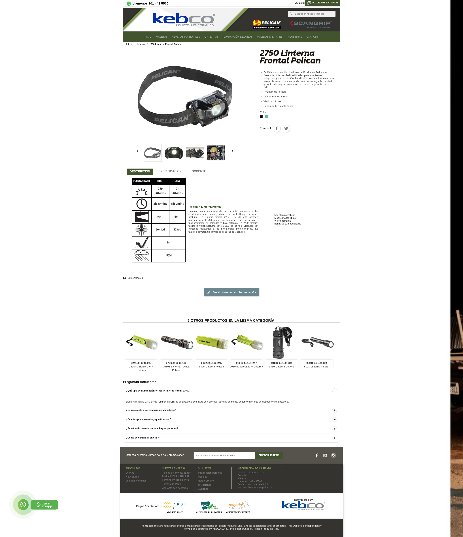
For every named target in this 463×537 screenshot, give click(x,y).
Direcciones (204, 484)
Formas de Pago (171, 483)
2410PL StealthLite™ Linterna (141, 366)
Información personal (210, 472)
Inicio (148, 36)
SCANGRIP (312, 36)
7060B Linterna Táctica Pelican (176, 366)
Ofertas (130, 472)
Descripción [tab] (140, 171)
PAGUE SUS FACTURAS (325, 2)
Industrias (294, 36)
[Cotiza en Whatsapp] (23, 504)
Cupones (203, 488)
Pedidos (202, 476)
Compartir (276, 128)
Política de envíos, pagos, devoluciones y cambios (176, 474)
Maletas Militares (270, 36)
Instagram (333, 455)
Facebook (317, 455)
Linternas (211, 36)
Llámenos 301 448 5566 (149, 3)
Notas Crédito (206, 480)
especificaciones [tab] (171, 171)
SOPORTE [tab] (199, 171)
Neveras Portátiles (186, 36)
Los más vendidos (136, 480)
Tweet (286, 128)
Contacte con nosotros (175, 487)
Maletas (161, 36)
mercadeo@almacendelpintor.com (255, 487)
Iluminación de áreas (238, 36)
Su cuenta (204, 468)
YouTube (325, 455)
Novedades (132, 476)
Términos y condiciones (175, 479)
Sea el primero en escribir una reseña (231, 292)
